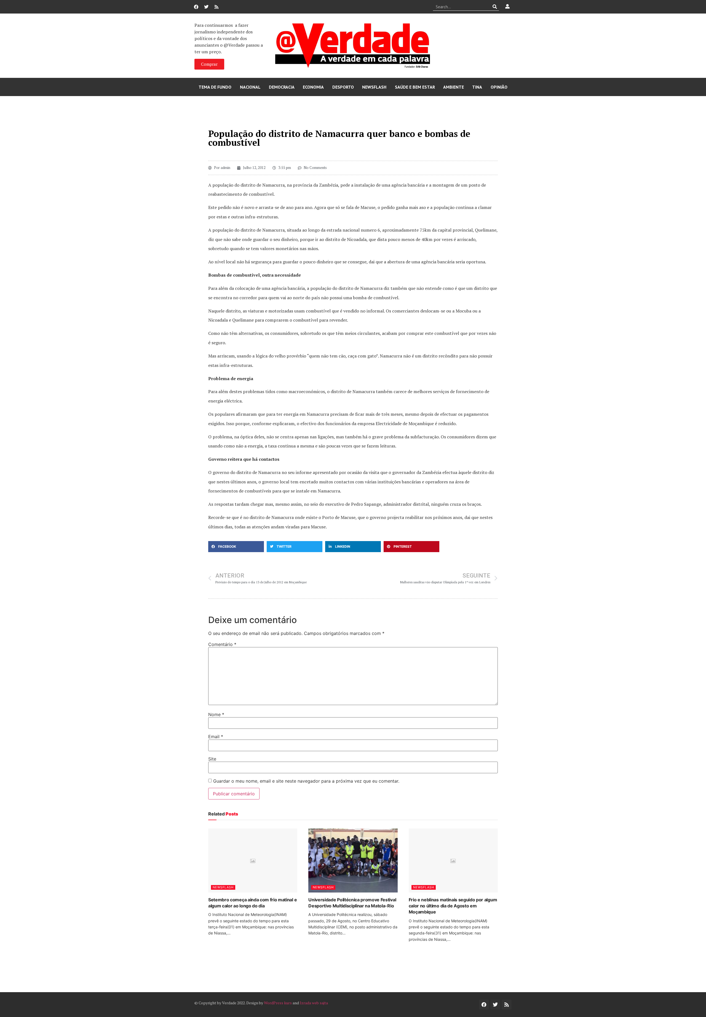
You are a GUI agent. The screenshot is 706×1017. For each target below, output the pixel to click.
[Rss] (216, 6)
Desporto (343, 87)
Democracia (282, 87)
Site (212, 759)
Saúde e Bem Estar (415, 87)
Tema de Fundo (215, 87)
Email (215, 736)
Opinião (499, 87)
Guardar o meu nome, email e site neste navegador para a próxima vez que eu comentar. (306, 781)
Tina (477, 87)
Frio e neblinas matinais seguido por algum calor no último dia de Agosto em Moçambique (453, 906)
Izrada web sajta (314, 1002)
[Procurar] (495, 6)
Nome (216, 714)
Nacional (250, 87)
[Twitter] (206, 6)
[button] (236, 546)
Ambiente (453, 87)
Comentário (222, 644)
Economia (313, 87)
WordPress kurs (278, 1002)
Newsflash (374, 87)
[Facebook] (196, 6)
